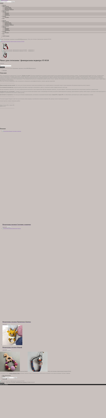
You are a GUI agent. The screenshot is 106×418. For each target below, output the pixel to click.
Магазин (4, 5)
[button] (0, 40)
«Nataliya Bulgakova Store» (14, 373)
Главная (1, 39)
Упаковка (7, 14)
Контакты (7, 12)
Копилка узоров (8, 8)
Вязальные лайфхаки (9, 9)
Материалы (7, 15)
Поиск (13, 1)
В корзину (2, 67)
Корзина (4, 16)
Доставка (7, 17)
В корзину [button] (9, 227)
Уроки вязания (8, 7)
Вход (3, 18)
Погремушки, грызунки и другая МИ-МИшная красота (15, 39)
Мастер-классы (5, 10)
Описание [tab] (4, 70)
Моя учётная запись (6, 375)
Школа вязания (5, 6)
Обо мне (4, 11)
